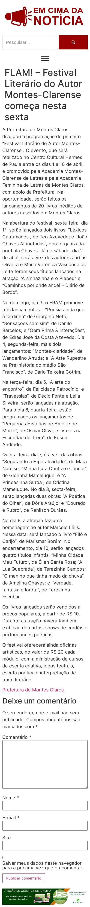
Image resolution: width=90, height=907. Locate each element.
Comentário (16, 737)
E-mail (11, 817)
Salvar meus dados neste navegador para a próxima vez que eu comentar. (42, 865)
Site (6, 837)
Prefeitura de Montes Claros (33, 690)
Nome (10, 797)
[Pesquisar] (73, 42)
